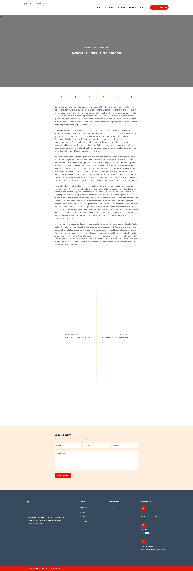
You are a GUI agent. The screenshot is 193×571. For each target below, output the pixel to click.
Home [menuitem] (97, 7)
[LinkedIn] (104, 97)
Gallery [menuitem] (132, 7)
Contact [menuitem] (144, 7)
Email (88, 445)
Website (117, 445)
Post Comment (63, 475)
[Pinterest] (90, 97)
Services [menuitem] (121, 7)
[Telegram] (117, 97)
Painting (104, 47)
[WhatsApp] (131, 97)
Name (59, 445)
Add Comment (63, 454)
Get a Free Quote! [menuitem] (159, 7)
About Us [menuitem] (108, 7)
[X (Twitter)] (76, 97)
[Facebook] (62, 97)
